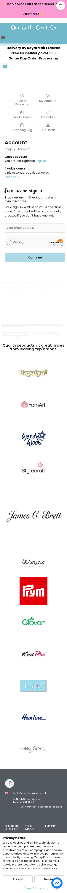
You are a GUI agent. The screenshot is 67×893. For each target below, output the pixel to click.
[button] (3, 37)
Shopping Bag (22, 130)
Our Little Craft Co (33, 27)
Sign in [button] (41, 161)
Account (23, 149)
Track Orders (22, 117)
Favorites (48, 117)
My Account (48, 101)
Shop (8, 149)
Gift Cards (47, 130)
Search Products (21, 102)
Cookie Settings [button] (33, 888)
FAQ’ (17, 338)
